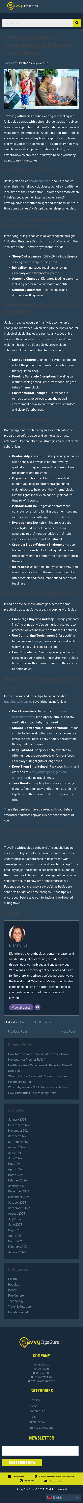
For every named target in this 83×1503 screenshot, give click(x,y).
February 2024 (17, 1180)
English (57, 1497)
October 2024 (17, 1136)
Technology (15, 1301)
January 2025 (17, 1119)
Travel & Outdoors (39, 1022)
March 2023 (15, 1241)
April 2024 (15, 1169)
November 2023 (18, 1197)
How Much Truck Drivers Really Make (32, 1093)
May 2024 (14, 1163)
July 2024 (14, 1152)
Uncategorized (18, 1312)
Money (12, 1290)
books (68, 766)
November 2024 (19, 1130)
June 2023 (15, 1224)
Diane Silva (18, 945)
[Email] (37, 1007)
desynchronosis (39, 181)
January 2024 (17, 1186)
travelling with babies (18, 701)
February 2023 (17, 1246)
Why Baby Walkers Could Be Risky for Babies (37, 1087)
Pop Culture (16, 1295)
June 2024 (15, 1158)
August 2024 (16, 1147)
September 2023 (19, 1208)
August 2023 (16, 1213)
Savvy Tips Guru (25, 1489)
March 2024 (16, 1175)
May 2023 (14, 1230)
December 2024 (18, 1125)
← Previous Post (15, 1031)
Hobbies (13, 1284)
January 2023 (17, 1252)
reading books (61, 517)
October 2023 (17, 1202)
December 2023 (18, 1191)
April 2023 (15, 1235)
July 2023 (14, 1219)
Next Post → (70, 1031)
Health (23, 1022)
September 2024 (19, 1141)
